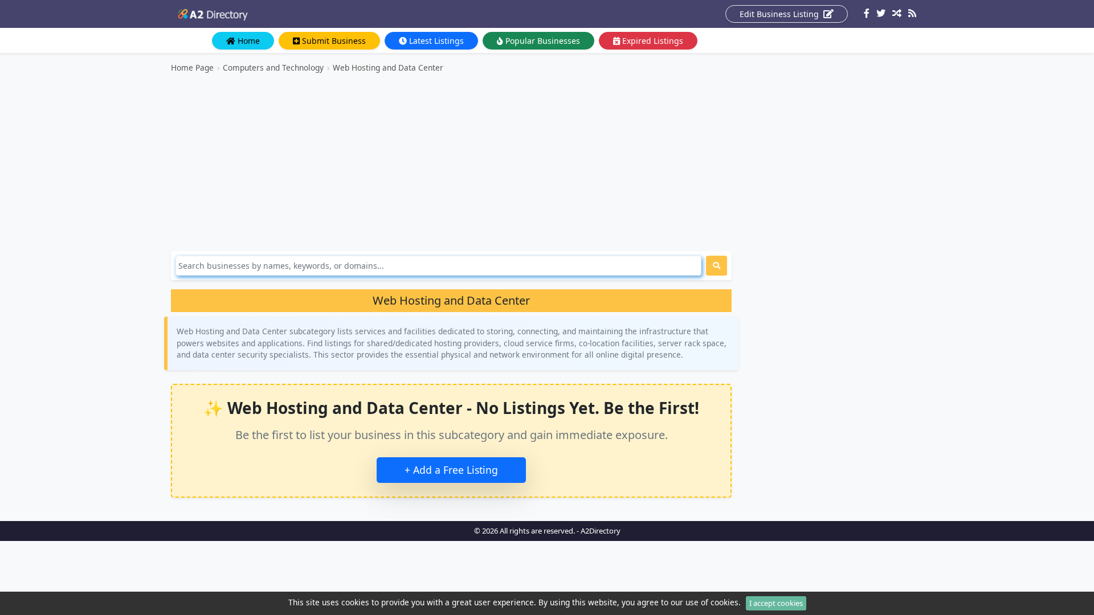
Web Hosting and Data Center (388, 67)
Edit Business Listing (780, 14)
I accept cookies (776, 603)
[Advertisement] (451, 162)
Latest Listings (435, 40)
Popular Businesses (541, 40)
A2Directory (601, 531)
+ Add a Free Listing (451, 470)
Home (247, 40)
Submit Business (333, 40)
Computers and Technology (273, 67)
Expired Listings (651, 40)
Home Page (192, 67)
